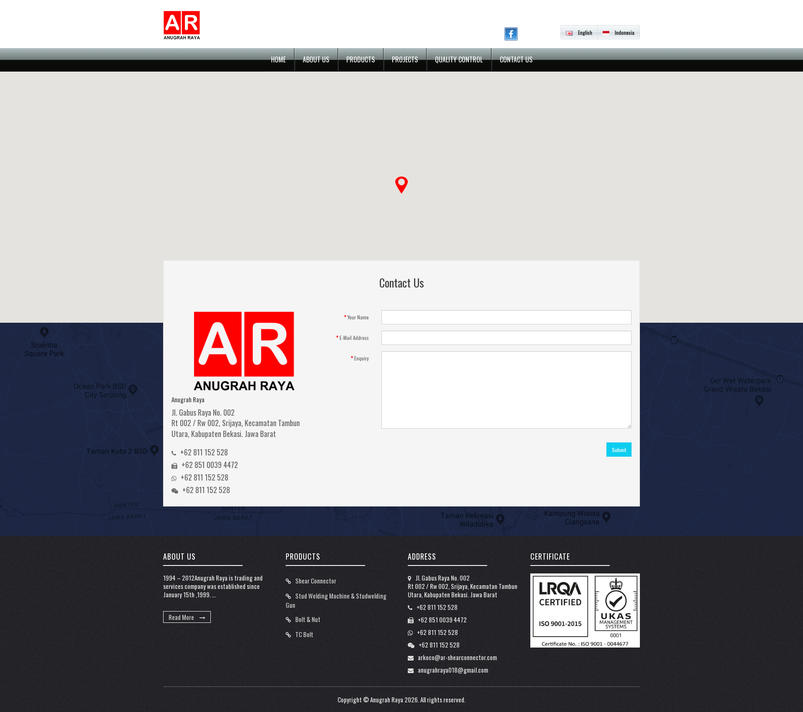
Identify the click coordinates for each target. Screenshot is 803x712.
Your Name (358, 317)
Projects (405, 59)
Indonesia (624, 32)
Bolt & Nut (307, 619)
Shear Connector (315, 580)
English (584, 32)
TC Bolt (304, 634)
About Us (316, 59)
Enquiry (361, 358)
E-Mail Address (354, 337)
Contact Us (516, 59)
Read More (182, 617)
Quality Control (459, 59)
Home (278, 59)
